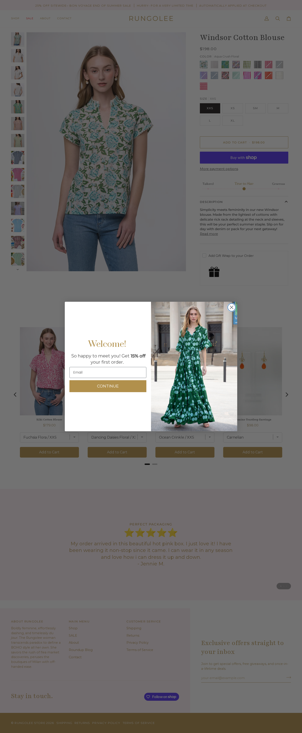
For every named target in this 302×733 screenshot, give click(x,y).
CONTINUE (108, 386)
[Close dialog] (231, 307)
